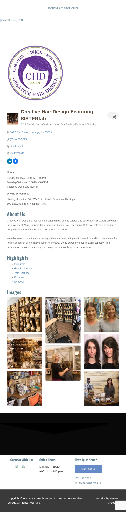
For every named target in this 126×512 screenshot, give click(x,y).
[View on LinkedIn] (9, 163)
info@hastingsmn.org (88, 483)
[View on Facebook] (15, 163)
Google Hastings (23, 268)
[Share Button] (113, 115)
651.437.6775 (83, 478)
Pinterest (19, 277)
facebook (19, 281)
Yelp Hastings (22, 273)
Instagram (19, 264)
